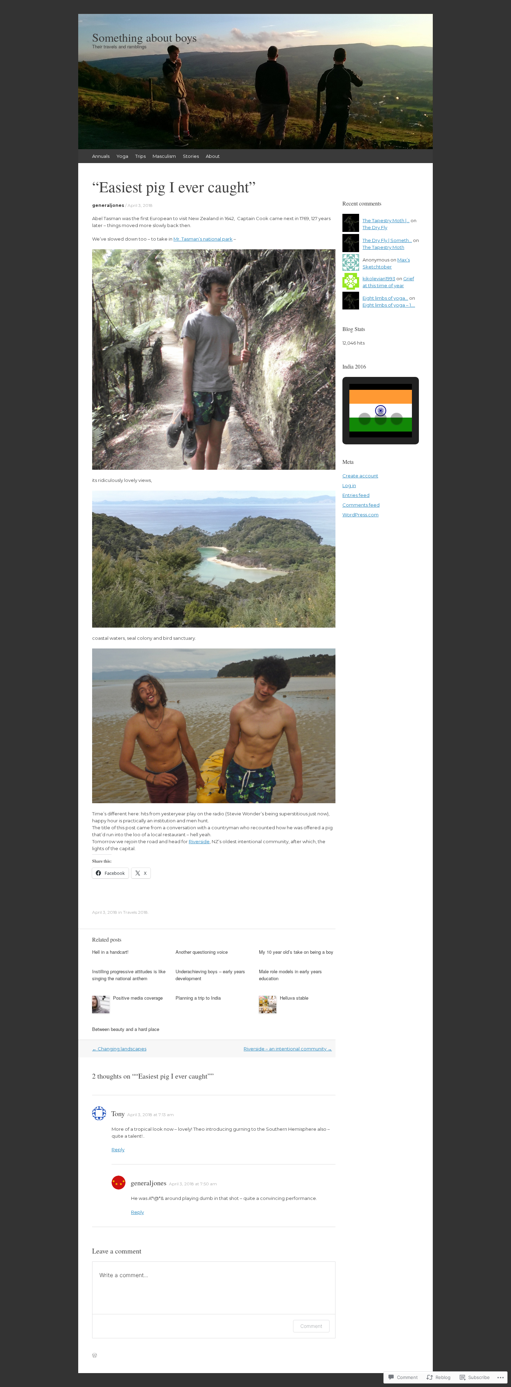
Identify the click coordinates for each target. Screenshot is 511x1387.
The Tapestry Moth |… (386, 220)
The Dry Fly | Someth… (387, 240)
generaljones (108, 205)
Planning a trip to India (198, 997)
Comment (311, 1326)
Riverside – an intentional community (288, 1048)
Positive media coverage (138, 997)
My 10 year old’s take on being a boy (296, 952)
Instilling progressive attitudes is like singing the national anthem (128, 975)
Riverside (199, 841)
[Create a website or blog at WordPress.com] (94, 1355)
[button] (364, 419)
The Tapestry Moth (383, 247)
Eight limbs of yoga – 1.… (389, 305)
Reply (118, 1149)
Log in (349, 485)
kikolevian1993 (379, 278)
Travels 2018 (135, 912)
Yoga (122, 156)
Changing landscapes (119, 1048)
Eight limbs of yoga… (385, 298)
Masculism (164, 156)
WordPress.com (360, 514)
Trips (140, 156)
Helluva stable (294, 997)
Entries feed (356, 495)
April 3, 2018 (140, 205)
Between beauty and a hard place (125, 1029)
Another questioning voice (202, 952)
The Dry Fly (375, 227)
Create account (360, 475)
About (213, 156)
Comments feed (361, 505)
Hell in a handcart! (110, 952)
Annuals (101, 156)
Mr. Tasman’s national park (203, 239)
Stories (191, 156)
